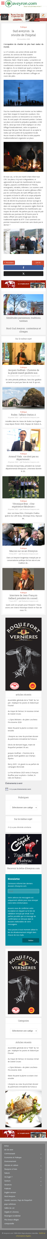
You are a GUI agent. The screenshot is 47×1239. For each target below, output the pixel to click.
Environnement (10, 1161)
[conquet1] (23, 849)
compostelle (9, 1223)
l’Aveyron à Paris (10, 1169)
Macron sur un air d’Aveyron (23, 551)
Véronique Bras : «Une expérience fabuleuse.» (23, 505)
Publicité (7, 1188)
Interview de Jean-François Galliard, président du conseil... (23, 597)
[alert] (23, 789)
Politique (23, 27)
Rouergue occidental (12, 1216)
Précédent (10, 262)
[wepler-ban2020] (23, 1109)
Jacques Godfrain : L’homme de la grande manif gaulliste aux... (23, 371)
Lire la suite (37, 263)
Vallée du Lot (9, 1208)
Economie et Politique (12, 1157)
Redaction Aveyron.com (32, 376)
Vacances (8, 1184)
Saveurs (7, 1181)
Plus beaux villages (11, 1219)
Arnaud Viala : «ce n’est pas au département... (24, 458)
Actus (6, 1146)
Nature (7, 1173)
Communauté (9, 1153)
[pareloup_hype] (23, 284)
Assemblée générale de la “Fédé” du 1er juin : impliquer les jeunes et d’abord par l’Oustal (23, 703)
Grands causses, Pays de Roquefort (18, 1200)
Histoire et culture (11, 1165)
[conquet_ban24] (23, 17)
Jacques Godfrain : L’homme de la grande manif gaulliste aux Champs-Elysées (22, 756)
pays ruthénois (10, 1204)
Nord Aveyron (9, 1196)
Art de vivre (8, 1149)
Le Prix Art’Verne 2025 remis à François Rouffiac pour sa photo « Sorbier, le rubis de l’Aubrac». (23, 775)
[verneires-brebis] (23, 654)
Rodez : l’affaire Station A (23, 414)
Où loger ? (8, 1177)
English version (10, 1192)
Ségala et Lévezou (11, 1212)
